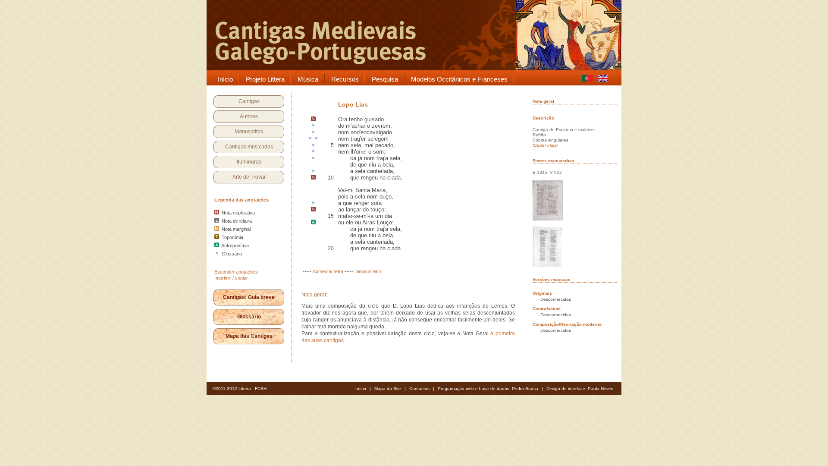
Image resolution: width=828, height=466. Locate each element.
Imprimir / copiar (231, 277)
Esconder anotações (236, 271)
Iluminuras (249, 162)
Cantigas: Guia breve (249, 297)
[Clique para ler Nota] (313, 119)
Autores (249, 116)
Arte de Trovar (249, 177)
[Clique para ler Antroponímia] (313, 223)
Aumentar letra (328, 271)
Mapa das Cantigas (249, 336)
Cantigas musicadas (249, 147)
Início (360, 388)
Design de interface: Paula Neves (579, 388)
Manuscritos (249, 132)
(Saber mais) (545, 145)
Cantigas (249, 101)
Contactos (419, 388)
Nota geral (543, 101)
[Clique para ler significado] (313, 126)
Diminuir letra (368, 271)
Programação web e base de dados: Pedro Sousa (488, 388)
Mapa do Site (387, 388)
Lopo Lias (353, 104)
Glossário (249, 317)
